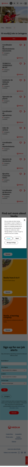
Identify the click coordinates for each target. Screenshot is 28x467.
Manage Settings (11, 242)
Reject (17, 238)
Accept (8, 238)
